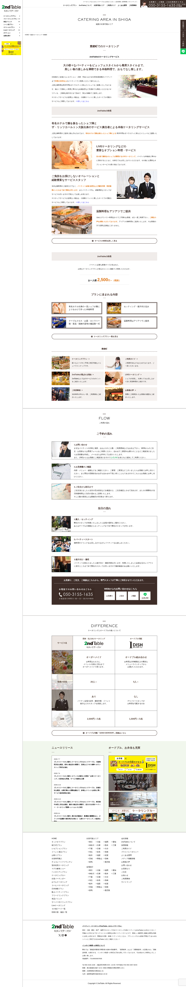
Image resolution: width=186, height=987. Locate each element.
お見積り (109, 596)
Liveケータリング (9, 30)
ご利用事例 (132, 5)
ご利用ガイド (111, 5)
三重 (114, 845)
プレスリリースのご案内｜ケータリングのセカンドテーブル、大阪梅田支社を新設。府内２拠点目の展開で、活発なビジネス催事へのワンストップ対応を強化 (77, 764)
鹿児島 (107, 862)
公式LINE (114, 457)
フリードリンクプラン (11, 19)
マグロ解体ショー (58, 869)
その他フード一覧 (58, 909)
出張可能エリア (99, 5)
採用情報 (124, 1)
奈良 (98, 852)
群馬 (91, 862)
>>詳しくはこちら (82, 101)
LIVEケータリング (132, 374)
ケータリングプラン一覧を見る (106, 336)
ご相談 (133, 596)
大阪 (98, 842)
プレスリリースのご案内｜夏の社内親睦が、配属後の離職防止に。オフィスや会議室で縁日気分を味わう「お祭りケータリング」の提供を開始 (77, 818)
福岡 (106, 842)
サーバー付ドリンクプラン (62, 902)
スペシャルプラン (9, 27)
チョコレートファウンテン (62, 862)
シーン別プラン (8, 24)
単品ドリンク (8, 21)
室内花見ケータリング (60, 865)
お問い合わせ (126, 865)
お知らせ (124, 875)
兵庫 (98, 845)
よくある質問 (122, 5)
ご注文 (121, 596)
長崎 (106, 852)
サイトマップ (132, 1)
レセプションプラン (59, 848)
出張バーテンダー (58, 879)
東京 (91, 842)
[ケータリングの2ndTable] (11, 11)
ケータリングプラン (70, 5)
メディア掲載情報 (128, 858)
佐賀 (106, 855)
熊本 (106, 845)
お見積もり (125, 869)
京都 (98, 848)
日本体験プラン (58, 889)
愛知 (114, 842)
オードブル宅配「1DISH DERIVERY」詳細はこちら (106, 733)
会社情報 (118, 1)
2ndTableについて (85, 5)
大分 (106, 848)
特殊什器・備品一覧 (59, 912)
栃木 (91, 855)
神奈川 (91, 845)
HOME (54, 838)
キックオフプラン (58, 842)
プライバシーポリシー (130, 852)
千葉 (91, 848)
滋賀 (98, 855)
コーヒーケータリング (60, 885)
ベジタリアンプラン (59, 872)
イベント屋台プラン (59, 852)
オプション (7, 33)
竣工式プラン (57, 845)
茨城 (91, 858)
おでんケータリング (59, 882)
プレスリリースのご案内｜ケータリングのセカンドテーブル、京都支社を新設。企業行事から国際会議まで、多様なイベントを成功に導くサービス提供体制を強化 (77, 790)
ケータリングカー (58, 875)
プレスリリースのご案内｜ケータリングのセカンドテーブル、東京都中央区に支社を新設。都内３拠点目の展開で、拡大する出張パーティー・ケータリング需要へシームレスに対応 (77, 804)
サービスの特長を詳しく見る (106, 241)
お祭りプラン (57, 855)
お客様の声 (129, 390)
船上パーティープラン (60, 892)
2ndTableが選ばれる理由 (81, 374)
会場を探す (7, 35)
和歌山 (99, 858)
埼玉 (91, 852)
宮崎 (106, 858)
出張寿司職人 (57, 858)
